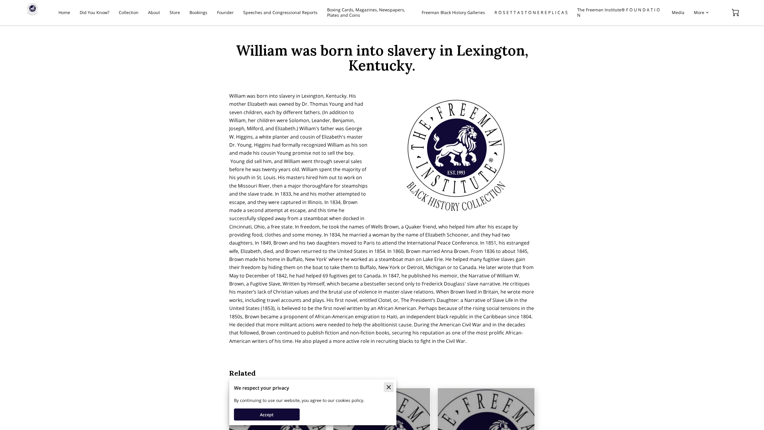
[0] (735, 12)
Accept (267, 414)
